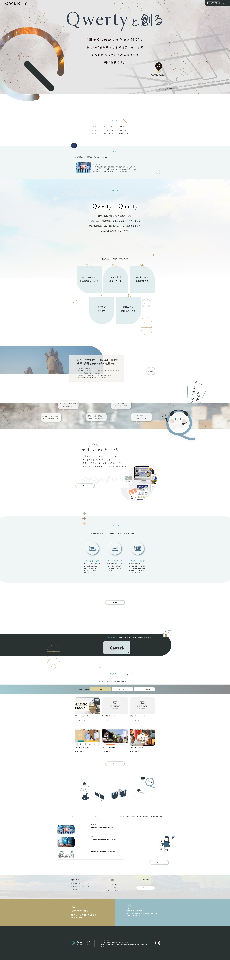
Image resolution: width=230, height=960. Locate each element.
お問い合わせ (215, 3)
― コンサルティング (113, 890)
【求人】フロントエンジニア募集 (114, 126)
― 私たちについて (76, 883)
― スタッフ (89, 883)
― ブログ (88, 886)
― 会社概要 (74, 889)
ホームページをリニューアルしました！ (116, 130)
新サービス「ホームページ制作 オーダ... (116, 134)
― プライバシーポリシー (78, 886)
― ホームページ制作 (113, 884)
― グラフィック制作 (113, 887)
